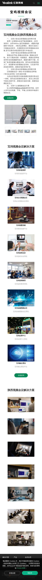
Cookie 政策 (21, 568)
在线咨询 (10, 98)
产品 (15, 557)
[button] (36, 113)
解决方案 (6, 557)
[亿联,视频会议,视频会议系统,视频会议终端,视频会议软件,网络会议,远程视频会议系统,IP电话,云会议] (12, 3)
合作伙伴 (28, 557)
